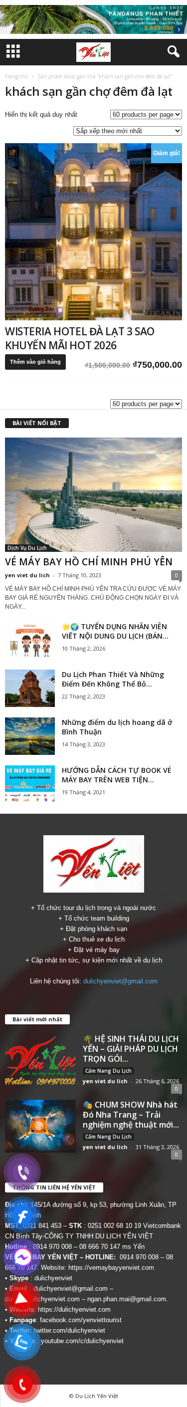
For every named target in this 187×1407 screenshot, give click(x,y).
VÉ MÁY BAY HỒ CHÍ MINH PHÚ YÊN (89, 561)
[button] (172, 52)
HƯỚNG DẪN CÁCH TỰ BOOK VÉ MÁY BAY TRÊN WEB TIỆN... (117, 774)
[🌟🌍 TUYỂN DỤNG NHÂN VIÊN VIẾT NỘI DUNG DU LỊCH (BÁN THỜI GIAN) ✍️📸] (30, 640)
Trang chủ (16, 76)
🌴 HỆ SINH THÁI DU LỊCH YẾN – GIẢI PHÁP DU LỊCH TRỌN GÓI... (131, 1048)
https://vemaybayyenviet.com (111, 1267)
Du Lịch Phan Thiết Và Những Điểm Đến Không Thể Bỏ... (113, 679)
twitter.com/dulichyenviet (69, 1330)
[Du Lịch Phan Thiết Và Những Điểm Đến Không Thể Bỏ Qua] (30, 688)
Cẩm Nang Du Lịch (108, 1070)
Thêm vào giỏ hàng (35, 362)
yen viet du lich (27, 575)
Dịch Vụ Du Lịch (27, 547)
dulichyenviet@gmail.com (120, 981)
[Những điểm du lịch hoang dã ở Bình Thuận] (30, 736)
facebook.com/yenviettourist (81, 1320)
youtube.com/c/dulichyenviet (82, 1341)
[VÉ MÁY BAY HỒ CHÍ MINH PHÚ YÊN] (93, 495)
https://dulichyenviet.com (74, 1309)
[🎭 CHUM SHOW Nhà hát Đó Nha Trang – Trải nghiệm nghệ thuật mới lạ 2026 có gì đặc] (40, 1126)
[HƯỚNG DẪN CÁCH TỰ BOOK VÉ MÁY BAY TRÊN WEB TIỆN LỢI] (30, 784)
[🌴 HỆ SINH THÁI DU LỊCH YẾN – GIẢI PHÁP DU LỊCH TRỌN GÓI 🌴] (40, 1060)
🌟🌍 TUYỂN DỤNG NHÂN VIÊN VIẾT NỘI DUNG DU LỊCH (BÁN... (115, 631)
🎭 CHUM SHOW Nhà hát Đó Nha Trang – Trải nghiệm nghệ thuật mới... (131, 1114)
